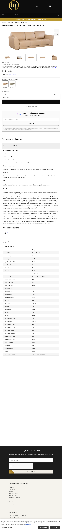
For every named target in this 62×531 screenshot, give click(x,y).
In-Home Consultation (15, 497)
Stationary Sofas (23, 22)
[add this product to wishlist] (56, 34)
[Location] (44, 6)
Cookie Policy (28, 524)
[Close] (59, 521)
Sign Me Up (31, 471)
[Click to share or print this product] (56, 30)
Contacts (11, 506)
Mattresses (12, 489)
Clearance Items (13, 493)
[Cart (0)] (56, 6)
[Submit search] (58, 14)
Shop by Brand (13, 495)
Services (11, 499)
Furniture (4, 22)
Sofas (16, 22)
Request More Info (32, 106)
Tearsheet (9, 233)
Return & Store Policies (15, 508)
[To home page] (14, 6)
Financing (11, 503)
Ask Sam (31, 123)
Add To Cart (31, 102)
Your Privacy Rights (7, 527)
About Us (11, 501)
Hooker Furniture (12, 74)
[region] (31, 525)
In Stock (11, 491)
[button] (5, 6)
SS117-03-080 (9, 76)
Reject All (54, 527)
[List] (37, 6)
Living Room (10, 22)
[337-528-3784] (50, 6)
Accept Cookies (43, 527)
